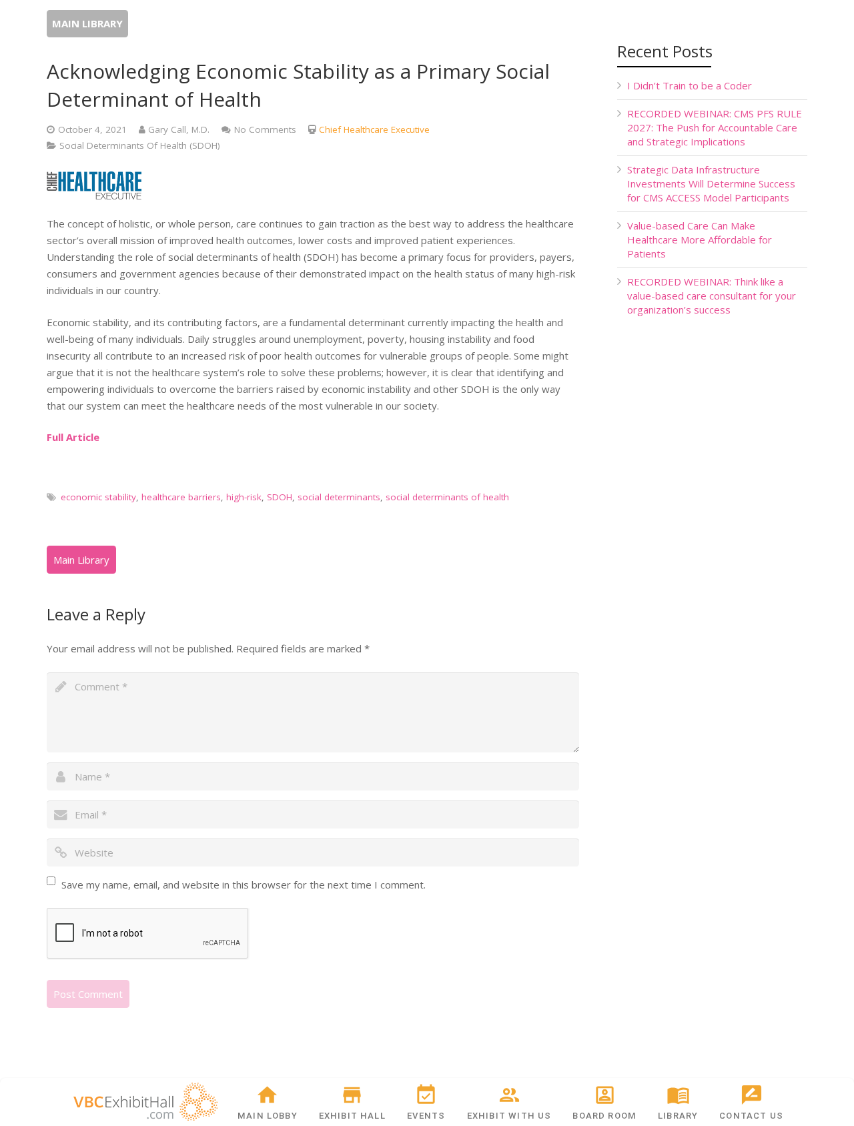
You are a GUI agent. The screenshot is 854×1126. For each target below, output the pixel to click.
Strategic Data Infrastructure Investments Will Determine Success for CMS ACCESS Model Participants (711, 183)
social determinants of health (447, 497)
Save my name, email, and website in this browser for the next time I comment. (243, 884)
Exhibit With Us (509, 1116)
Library (678, 1116)
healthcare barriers (181, 497)
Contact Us (751, 1116)
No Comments (265, 129)
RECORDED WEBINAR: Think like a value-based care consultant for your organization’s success (711, 295)
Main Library (87, 23)
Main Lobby (268, 1116)
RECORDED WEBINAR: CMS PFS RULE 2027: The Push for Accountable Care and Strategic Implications (714, 127)
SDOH (279, 497)
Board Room (604, 1116)
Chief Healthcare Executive (374, 129)
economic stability (98, 497)
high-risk (244, 497)
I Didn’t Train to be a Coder (689, 85)
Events (426, 1116)
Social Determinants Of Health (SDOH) (139, 145)
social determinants (339, 497)
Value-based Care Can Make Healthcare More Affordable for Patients (699, 239)
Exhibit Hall (352, 1116)
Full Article (73, 437)
